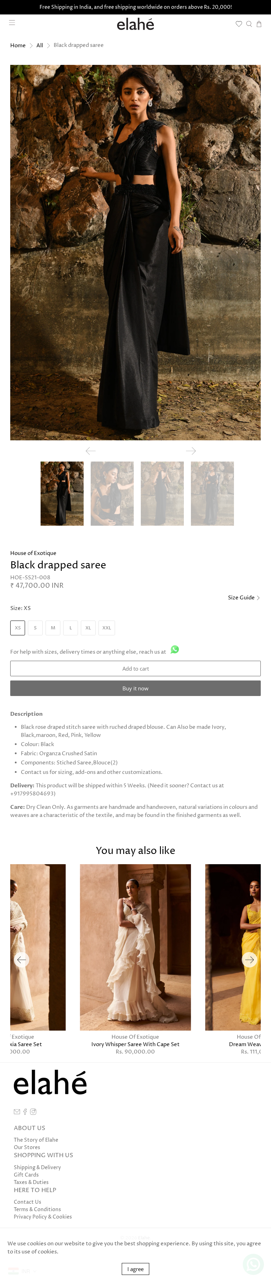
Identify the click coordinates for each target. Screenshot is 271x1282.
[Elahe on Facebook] (25, 1113)
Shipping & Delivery (37, 1167)
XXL (106, 628)
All (39, 45)
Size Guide (242, 598)
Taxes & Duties (31, 1182)
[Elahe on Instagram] (33, 1113)
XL (88, 628)
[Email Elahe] (17, 1113)
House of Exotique (33, 553)
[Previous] (21, 959)
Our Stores (27, 1147)
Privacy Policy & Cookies (43, 1217)
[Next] (249, 959)
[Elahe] (135, 23)
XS (18, 628)
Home (18, 45)
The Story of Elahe (36, 1140)
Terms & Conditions (37, 1209)
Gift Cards (26, 1175)
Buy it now (135, 688)
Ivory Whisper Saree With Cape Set (135, 1044)
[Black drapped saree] (135, 252)
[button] (249, 76)
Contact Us (27, 1202)
